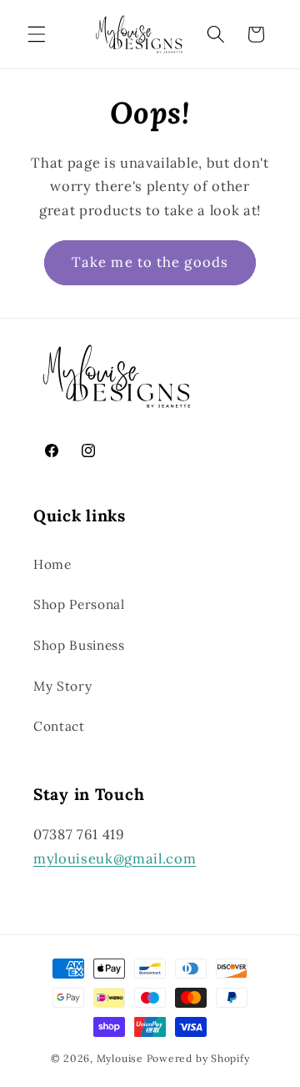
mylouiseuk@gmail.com (114, 858)
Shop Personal (79, 604)
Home (52, 564)
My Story (62, 686)
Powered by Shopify (198, 1058)
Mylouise (120, 1058)
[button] (37, 34)
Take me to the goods (150, 262)
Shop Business (79, 645)
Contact (59, 726)
